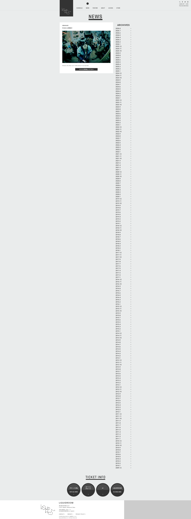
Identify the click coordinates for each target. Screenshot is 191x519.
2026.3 (118, 39)
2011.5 (118, 429)
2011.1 (118, 438)
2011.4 (118, 432)
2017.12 (118, 252)
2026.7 (118, 30)
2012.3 (118, 407)
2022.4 (118, 145)
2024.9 (118, 80)
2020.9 (118, 178)
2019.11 (118, 201)
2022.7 (118, 138)
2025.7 (118, 57)
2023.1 (118, 125)
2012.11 (118, 389)
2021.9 (118, 160)
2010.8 (118, 450)
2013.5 (118, 376)
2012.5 (118, 403)
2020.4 (118, 190)
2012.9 (118, 394)
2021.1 (118, 169)
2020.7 (118, 183)
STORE (118, 8)
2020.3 (118, 192)
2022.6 (118, 140)
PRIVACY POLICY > (81, 514)
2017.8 (118, 261)
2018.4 (118, 243)
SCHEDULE (79, 8)
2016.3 (118, 299)
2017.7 (118, 264)
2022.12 (118, 127)
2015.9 (118, 313)
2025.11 (118, 48)
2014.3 (118, 353)
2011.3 (118, 434)
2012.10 (118, 391)
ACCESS (110, 8)
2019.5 (118, 214)
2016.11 (118, 282)
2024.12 (118, 73)
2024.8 (118, 82)
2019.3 (118, 219)
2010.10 (118, 445)
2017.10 (118, 257)
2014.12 (118, 333)
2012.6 (118, 400)
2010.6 (118, 454)
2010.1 (118, 465)
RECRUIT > (70, 514)
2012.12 (118, 387)
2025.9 (118, 53)
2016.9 (118, 286)
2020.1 (118, 196)
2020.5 (118, 187)
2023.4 (118, 118)
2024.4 (118, 91)
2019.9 (118, 205)
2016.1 (118, 304)
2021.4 (118, 165)
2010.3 (118, 461)
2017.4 (118, 270)
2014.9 (118, 340)
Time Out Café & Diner (183, 5)
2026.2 (118, 42)
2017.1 (118, 277)
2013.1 (118, 385)
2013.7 (118, 371)
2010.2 (118, 463)
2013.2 (118, 382)
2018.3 (118, 246)
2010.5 (118, 456)
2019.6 (118, 212)
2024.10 (118, 78)
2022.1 (118, 152)
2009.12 (118, 468)
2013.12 (118, 360)
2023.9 (118, 107)
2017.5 (118, 268)
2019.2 (118, 221)
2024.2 (118, 95)
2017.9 (118, 259)
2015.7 (118, 317)
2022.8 (118, 136)
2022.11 (118, 129)
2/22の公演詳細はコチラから (86, 69)
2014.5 (118, 349)
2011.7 (118, 425)
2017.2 (118, 275)
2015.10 (118, 311)
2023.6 (118, 113)
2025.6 (118, 60)
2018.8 (118, 234)
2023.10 (118, 104)
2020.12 (118, 172)
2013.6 (118, 373)
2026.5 (118, 35)
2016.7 (118, 290)
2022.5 (118, 143)
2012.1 (118, 412)
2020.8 (118, 181)
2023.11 (118, 102)
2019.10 (118, 203)
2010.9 (118, 447)
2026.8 (118, 28)
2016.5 (118, 295)
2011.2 (118, 436)
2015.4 (118, 324)
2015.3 (118, 326)
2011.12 (118, 414)
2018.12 (118, 225)
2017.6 (118, 266)
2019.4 (118, 217)
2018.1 (118, 250)
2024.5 (118, 89)
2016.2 (118, 302)
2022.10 (118, 131)
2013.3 (118, 380)
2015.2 (118, 329)
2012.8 (118, 396)
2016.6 (118, 293)
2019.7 (118, 210)
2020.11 (118, 174)
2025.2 (118, 69)
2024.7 (118, 84)
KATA (187, 4)
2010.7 (118, 452)
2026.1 (118, 44)
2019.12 (118, 199)
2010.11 (118, 443)
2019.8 (118, 208)
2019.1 (118, 223)
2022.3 (118, 147)
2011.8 (118, 423)
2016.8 (118, 288)
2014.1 (118, 358)
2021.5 (118, 163)
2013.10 (118, 364)
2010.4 (118, 459)
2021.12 (118, 154)
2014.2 (118, 355)
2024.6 (118, 86)
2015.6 (118, 320)
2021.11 (118, 156)
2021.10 (118, 158)
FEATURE (95, 8)
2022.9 (118, 134)
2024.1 (118, 98)
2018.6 (118, 239)
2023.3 (118, 120)
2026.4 (118, 37)
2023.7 (118, 111)
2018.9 (118, 232)
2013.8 (118, 369)
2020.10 (118, 176)
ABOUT (103, 8)
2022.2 (118, 149)
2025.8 (118, 55)
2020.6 (118, 185)
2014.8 (118, 342)
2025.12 (118, 46)
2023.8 (118, 109)
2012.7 (118, 398)
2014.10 (118, 338)
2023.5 (118, 116)
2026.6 (118, 33)
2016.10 (118, 284)
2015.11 (118, 308)
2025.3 (118, 66)
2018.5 (118, 241)
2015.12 (118, 306)
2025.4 (118, 64)
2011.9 (118, 420)
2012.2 (118, 409)
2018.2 (118, 248)
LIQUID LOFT (181, 4)
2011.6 (118, 427)
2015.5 (118, 322)
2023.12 (118, 100)
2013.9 (118, 367)
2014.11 (118, 335)
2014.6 (118, 347)
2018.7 (118, 237)
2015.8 (118, 315)
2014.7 (118, 344)
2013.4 (118, 378)
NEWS (87, 8)
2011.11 (118, 416)
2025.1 (118, 71)
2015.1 (118, 331)
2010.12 (118, 441)
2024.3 (118, 93)
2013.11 (118, 362)
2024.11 (118, 75)
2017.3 (118, 273)
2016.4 (118, 297)
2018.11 (118, 228)
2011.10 (118, 418)
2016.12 (118, 279)
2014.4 (118, 351)
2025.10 (118, 51)
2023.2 (118, 122)
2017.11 (118, 255)
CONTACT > (62, 514)
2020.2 (118, 194)
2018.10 (118, 230)
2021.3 (118, 167)
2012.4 (118, 405)
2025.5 (118, 62)
